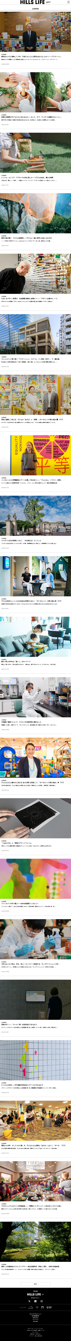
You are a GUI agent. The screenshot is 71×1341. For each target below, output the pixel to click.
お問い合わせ (35, 1317)
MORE (35, 1284)
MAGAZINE (35, 1321)
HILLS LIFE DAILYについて (35, 1314)
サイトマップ (35, 1319)
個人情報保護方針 (35, 1315)
